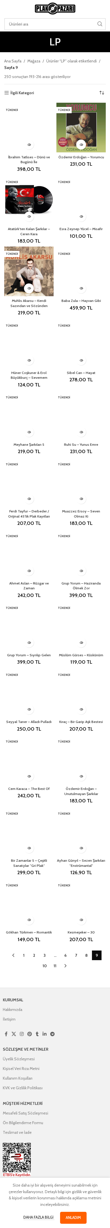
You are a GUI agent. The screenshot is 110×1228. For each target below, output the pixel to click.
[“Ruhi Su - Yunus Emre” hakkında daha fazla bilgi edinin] (81, 432)
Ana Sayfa (12, 61)
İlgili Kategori (22, 93)
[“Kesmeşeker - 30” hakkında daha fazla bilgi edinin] (81, 920)
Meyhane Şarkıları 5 (29, 444)
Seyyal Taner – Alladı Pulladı (29, 722)
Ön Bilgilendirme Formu (23, 1122)
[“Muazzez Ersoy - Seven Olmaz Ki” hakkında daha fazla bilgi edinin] (81, 499)
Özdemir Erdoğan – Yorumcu (81, 157)
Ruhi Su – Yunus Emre (81, 444)
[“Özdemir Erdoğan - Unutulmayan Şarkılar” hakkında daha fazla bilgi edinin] (81, 776)
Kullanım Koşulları (17, 1078)
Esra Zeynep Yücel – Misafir (81, 229)
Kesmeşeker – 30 (81, 932)
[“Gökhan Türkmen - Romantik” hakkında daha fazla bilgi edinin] (29, 920)
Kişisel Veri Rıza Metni (21, 1068)
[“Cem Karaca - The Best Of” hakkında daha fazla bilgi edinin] (29, 776)
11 (55, 965)
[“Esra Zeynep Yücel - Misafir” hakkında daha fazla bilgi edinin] (81, 217)
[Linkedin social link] (44, 1034)
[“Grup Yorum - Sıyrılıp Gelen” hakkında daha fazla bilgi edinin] (29, 642)
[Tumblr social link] (37, 1034)
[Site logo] (55, 7)
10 (45, 965)
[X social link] (14, 1034)
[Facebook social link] (6, 1034)
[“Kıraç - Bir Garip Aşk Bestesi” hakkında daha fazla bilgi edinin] (81, 709)
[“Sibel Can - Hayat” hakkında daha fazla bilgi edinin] (81, 360)
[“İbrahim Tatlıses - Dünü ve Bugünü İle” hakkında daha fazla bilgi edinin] (29, 145)
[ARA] (100, 24)
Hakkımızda (12, 1009)
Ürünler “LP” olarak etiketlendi (71, 61)
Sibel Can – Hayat (81, 373)
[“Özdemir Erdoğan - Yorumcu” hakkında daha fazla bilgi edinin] (81, 145)
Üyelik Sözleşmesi (19, 1058)
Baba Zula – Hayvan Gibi (81, 300)
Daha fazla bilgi (38, 1217)
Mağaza (33, 61)
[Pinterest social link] (30, 1034)
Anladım (73, 1217)
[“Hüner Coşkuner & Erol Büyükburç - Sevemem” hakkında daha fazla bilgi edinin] (29, 360)
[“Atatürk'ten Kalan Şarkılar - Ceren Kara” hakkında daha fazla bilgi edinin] (29, 217)
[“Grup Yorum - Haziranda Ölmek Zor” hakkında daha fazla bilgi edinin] (81, 571)
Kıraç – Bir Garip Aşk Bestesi (81, 722)
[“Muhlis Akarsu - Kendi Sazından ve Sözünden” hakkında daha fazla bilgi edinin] (29, 288)
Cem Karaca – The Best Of (29, 789)
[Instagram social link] (21, 1034)
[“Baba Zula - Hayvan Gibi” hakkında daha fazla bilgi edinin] (81, 288)
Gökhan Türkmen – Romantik (29, 932)
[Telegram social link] (52, 1034)
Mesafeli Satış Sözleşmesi (25, 1113)
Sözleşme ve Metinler (25, 1049)
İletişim (9, 1019)
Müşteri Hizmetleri (23, 1103)
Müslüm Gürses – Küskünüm (81, 655)
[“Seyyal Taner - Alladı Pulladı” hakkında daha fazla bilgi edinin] (29, 709)
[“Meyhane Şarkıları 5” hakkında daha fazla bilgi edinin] (29, 432)
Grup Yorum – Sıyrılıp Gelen (29, 655)
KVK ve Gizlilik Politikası (23, 1087)
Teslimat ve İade (17, 1132)
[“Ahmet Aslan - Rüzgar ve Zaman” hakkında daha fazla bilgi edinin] (29, 571)
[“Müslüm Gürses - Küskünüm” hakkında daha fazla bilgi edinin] (81, 642)
